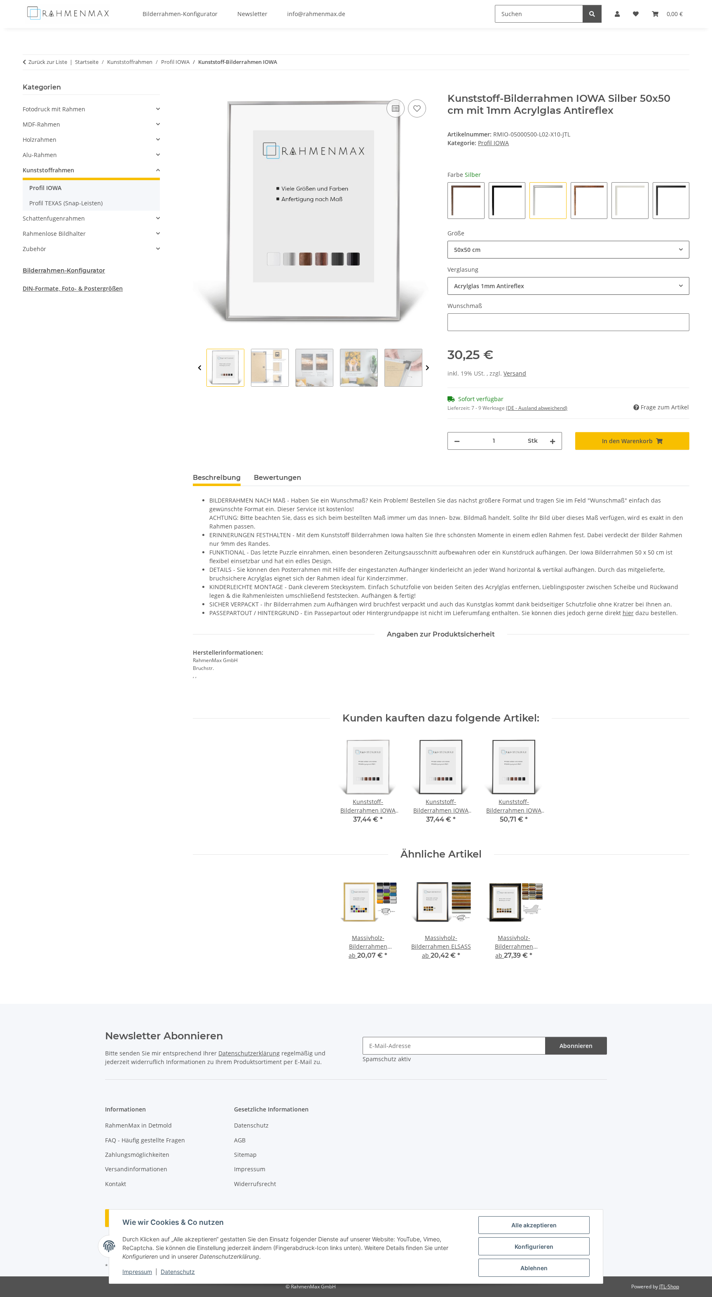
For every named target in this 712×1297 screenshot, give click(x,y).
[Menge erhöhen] (552, 440)
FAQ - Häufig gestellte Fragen (145, 1140)
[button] (91, 109)
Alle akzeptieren (534, 1225)
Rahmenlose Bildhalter (54, 233)
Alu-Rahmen (40, 155)
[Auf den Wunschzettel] (417, 108)
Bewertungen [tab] (277, 478)
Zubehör (34, 249)
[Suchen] (592, 14)
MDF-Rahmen (41, 124)
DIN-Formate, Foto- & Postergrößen (73, 288)
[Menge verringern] (457, 440)
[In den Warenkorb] (199, 88)
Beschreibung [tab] (217, 478)
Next (427, 368)
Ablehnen (534, 1267)
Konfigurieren (534, 1246)
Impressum (137, 1271)
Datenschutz (178, 1271)
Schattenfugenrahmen (54, 218)
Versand (515, 373)
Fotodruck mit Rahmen (54, 109)
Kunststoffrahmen (48, 170)
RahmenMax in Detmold (138, 1125)
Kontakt (115, 1184)
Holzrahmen (39, 139)
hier (628, 613)
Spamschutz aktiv (387, 1059)
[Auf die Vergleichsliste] (395, 108)
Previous (199, 368)
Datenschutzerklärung (249, 1053)
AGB (240, 1140)
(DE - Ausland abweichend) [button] (536, 407)
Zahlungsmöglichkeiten (137, 1154)
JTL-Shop (669, 1286)
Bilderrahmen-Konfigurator (64, 270)
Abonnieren (576, 1046)
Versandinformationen (136, 1169)
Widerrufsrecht (255, 1184)
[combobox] (568, 249)
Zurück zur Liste (47, 62)
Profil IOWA (493, 143)
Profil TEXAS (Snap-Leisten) (66, 203)
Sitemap (245, 1154)
